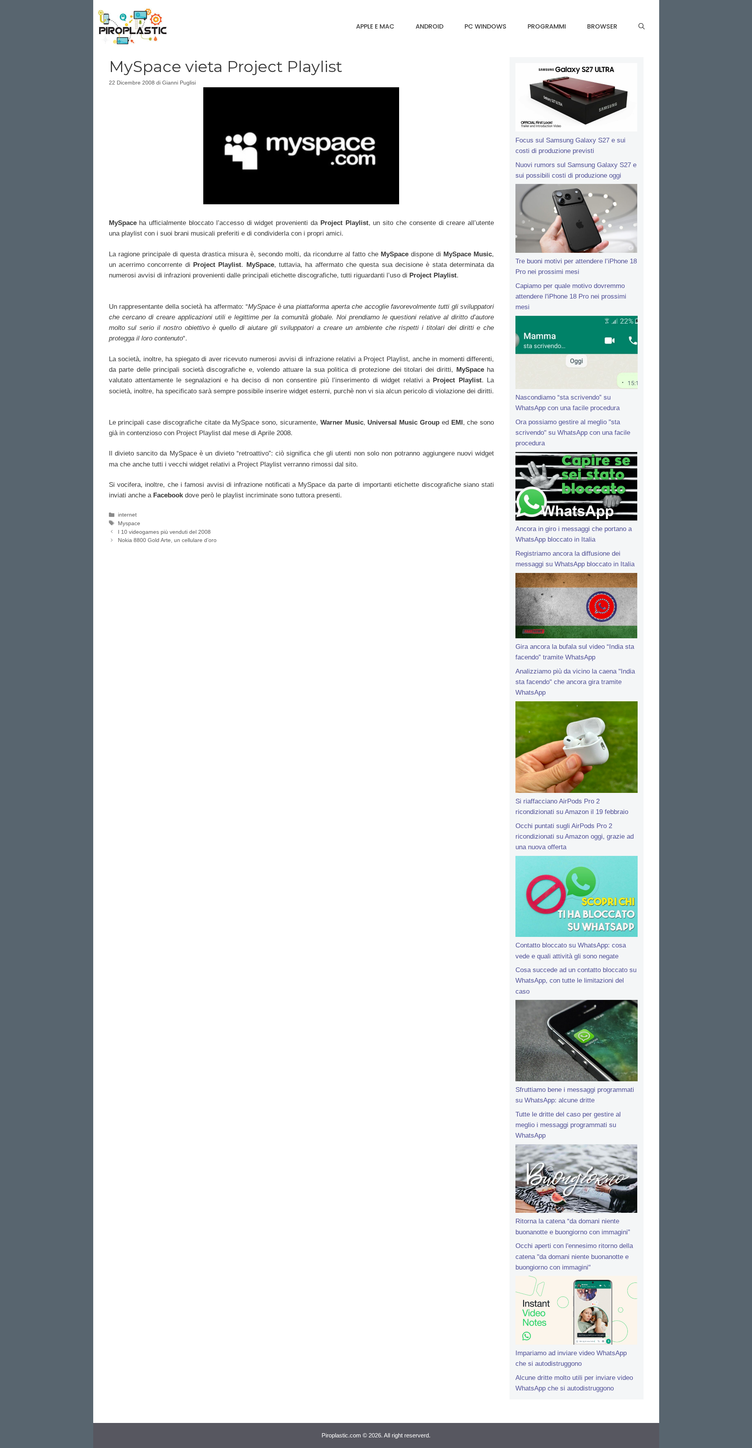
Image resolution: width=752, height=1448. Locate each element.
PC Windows (485, 26)
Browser (602, 26)
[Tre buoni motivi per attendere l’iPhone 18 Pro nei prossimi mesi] (576, 220)
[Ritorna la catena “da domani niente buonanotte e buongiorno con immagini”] (576, 1180)
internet (127, 514)
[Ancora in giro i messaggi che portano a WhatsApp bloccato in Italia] (576, 488)
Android (429, 26)
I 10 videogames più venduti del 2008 (164, 532)
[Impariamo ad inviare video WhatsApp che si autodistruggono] (576, 1312)
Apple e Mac (375, 26)
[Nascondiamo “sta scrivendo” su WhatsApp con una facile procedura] (576, 354)
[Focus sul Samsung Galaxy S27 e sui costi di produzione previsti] (576, 99)
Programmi (547, 26)
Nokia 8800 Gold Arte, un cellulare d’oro (167, 540)
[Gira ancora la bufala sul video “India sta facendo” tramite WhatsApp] (576, 607)
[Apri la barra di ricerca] (641, 26)
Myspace (129, 523)
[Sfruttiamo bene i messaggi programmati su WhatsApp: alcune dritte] (576, 1042)
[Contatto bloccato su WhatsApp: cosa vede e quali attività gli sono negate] (576, 898)
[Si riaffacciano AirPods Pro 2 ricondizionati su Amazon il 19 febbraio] (576, 748)
